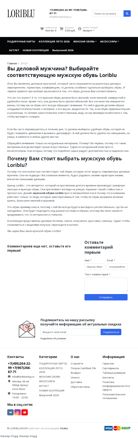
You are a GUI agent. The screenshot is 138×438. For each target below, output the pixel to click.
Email (111, 260)
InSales (64, 428)
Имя (87, 260)
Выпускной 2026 (63, 50)
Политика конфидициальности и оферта (116, 385)
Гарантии (108, 363)
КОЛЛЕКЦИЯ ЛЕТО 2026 (54, 41)
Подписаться (111, 332)
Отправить (106, 297)
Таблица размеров (113, 372)
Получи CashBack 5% (83, 368)
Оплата (75, 377)
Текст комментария (97, 274)
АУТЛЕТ (14, 50)
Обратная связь (80, 386)
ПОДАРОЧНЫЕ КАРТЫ (21, 41)
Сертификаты (110, 368)
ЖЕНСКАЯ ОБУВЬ (84, 41)
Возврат (76, 372)
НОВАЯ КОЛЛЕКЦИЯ (36, 50)
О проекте (77, 363)
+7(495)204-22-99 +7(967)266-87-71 (68, 11)
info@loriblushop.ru (60, 16)
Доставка (76, 382)
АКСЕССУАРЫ (108, 41)
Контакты (108, 377)
